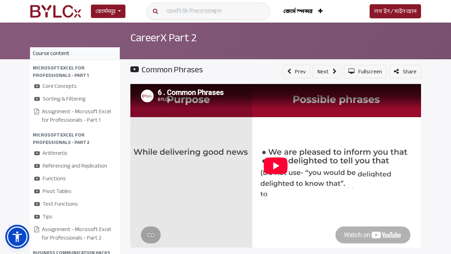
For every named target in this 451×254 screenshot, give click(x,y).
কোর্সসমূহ (105, 11)
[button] (320, 11)
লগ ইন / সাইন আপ (395, 11)
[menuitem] (297, 11)
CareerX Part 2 (163, 37)
